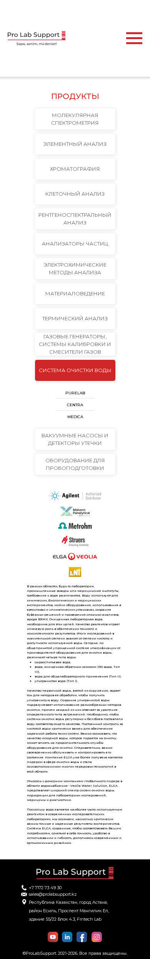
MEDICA (75, 416)
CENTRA (75, 404)
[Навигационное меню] (134, 38)
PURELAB (75, 393)
